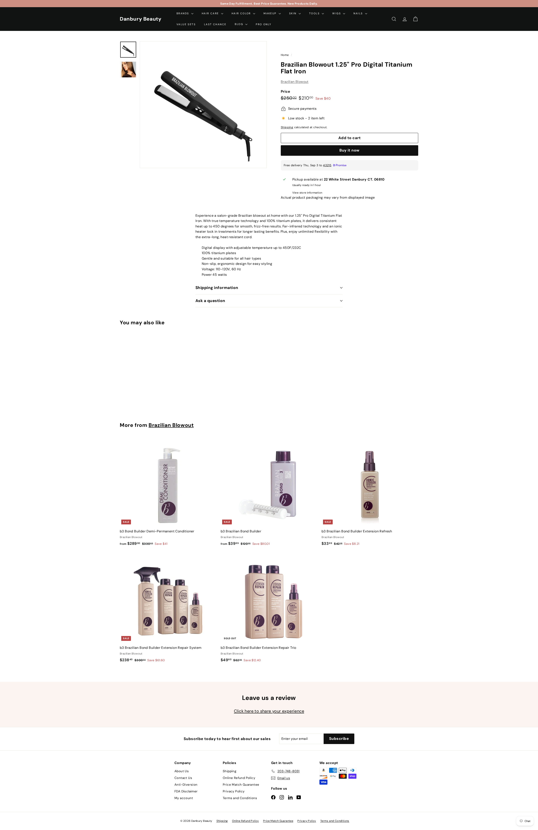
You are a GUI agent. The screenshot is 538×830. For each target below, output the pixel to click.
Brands (183, 13)
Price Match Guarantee (241, 784)
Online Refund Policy (239, 778)
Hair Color (242, 13)
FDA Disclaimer (186, 791)
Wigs (337, 13)
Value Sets (186, 24)
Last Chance (215, 24)
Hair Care (211, 13)
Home (285, 55)
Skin (293, 13)
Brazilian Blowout (295, 82)
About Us (181, 771)
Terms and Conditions (240, 798)
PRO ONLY (263, 24)
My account (183, 798)
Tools (315, 13)
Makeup (271, 13)
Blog (239, 24)
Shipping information (216, 287)
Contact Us (183, 778)
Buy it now (349, 150)
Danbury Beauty (140, 19)
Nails (358, 13)
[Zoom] (203, 104)
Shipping (287, 127)
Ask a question (210, 300)
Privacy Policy (234, 791)
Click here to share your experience (269, 711)
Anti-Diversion (186, 784)
